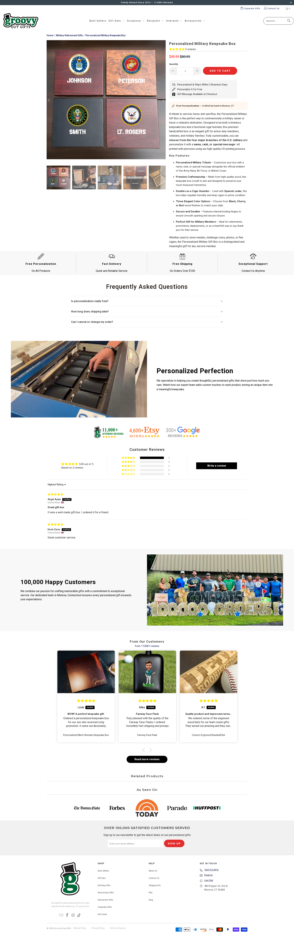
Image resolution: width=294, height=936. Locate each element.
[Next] (163, 100)
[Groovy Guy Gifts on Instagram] (73, 915)
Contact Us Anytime (253, 270)
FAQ (150, 892)
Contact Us (154, 878)
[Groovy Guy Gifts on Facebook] (67, 915)
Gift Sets (102, 878)
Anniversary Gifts (106, 892)
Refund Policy (80, 928)
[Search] (289, 21)
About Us (153, 871)
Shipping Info (155, 885)
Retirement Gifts (105, 900)
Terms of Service (118, 928)
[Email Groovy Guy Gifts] (61, 915)
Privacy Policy (98, 928)
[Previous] (49, 100)
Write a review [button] (216, 465)
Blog (151, 900)
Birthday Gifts (104, 885)
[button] (117, 21)
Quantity (173, 64)
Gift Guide (102, 914)
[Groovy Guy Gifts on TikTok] (79, 915)
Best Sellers (103, 871)
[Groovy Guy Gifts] (20, 21)
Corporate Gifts (105, 907)
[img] (55, 494)
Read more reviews (147, 759)
